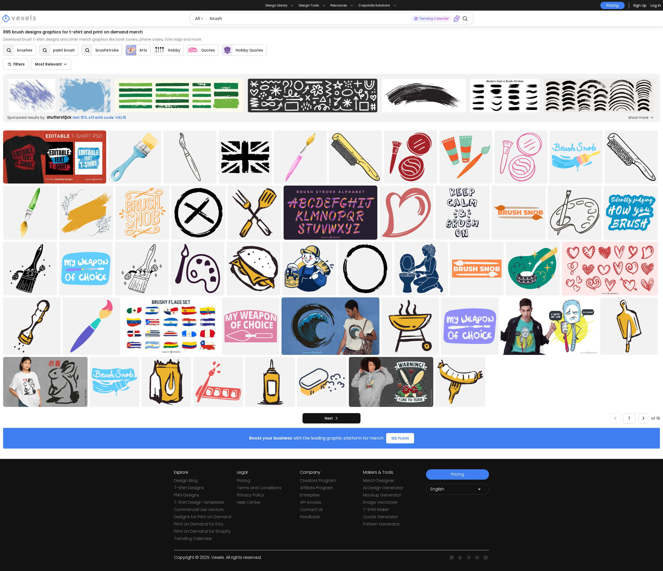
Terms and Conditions (259, 488)
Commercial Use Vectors (199, 510)
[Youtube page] (477, 557)
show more (638, 117)
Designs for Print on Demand (202, 517)
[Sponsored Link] (32, 95)
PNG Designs (186, 495)
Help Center (249, 502)
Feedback (310, 517)
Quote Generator (380, 517)
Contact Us (311, 510)
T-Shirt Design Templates (199, 502)
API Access (310, 502)
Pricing (243, 481)
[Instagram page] (451, 557)
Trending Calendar (193, 538)
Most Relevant (48, 64)
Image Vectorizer (380, 502)
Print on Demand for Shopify (202, 531)
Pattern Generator (381, 524)
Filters (19, 64)
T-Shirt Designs (189, 488)
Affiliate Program (316, 488)
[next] (643, 418)
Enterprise (310, 495)
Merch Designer (378, 481)
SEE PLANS (400, 438)
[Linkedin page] (485, 557)
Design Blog (186, 481)
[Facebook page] (460, 557)
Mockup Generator (382, 495)
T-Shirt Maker (376, 510)
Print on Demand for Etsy (199, 524)
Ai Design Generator (383, 488)
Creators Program (318, 481)
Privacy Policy (250, 495)
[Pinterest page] (468, 557)
